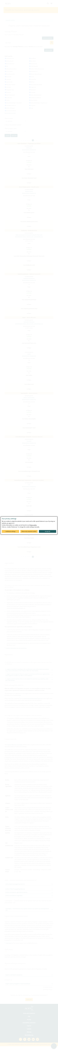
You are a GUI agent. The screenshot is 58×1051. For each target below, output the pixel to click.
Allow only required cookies (29, 531)
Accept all (47, 531)
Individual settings (10, 531)
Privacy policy (33, 525)
